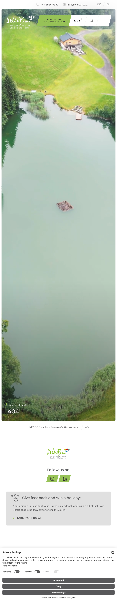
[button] (92, 20)
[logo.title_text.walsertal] (20, 22)
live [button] (77, 20)
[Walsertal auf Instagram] (52, 478)
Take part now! (29, 518)
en (108, 4)
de (99, 4)
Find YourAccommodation (54, 20)
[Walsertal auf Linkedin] (64, 478)
